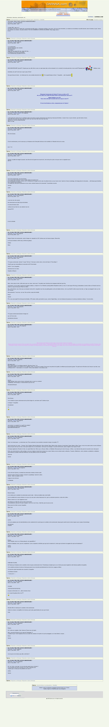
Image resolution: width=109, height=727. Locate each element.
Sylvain (14, 278)
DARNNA (90, 16)
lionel (14, 174)
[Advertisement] (39, 14)
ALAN (14, 128)
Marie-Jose (15, 488)
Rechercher (36, 19)
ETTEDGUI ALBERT (17, 113)
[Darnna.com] (54, 6)
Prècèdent (96, 19)
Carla (14, 602)
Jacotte (14, 22)
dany (14, 41)
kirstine (14, 61)
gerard (14, 375)
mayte (14, 154)
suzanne (14, 420)
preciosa (14, 233)
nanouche (15, 195)
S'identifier (42, 19)
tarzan (14, 555)
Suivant (100, 19)
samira (14, 581)
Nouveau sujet (30, 19)
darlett (14, 89)
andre (14, 393)
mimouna (15, 306)
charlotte (15, 515)
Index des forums (14, 19)
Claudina (15, 257)
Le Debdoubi (15, 467)
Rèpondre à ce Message (16, 38)
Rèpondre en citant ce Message (28, 38)
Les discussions (22, 19)
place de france (16, 325)
